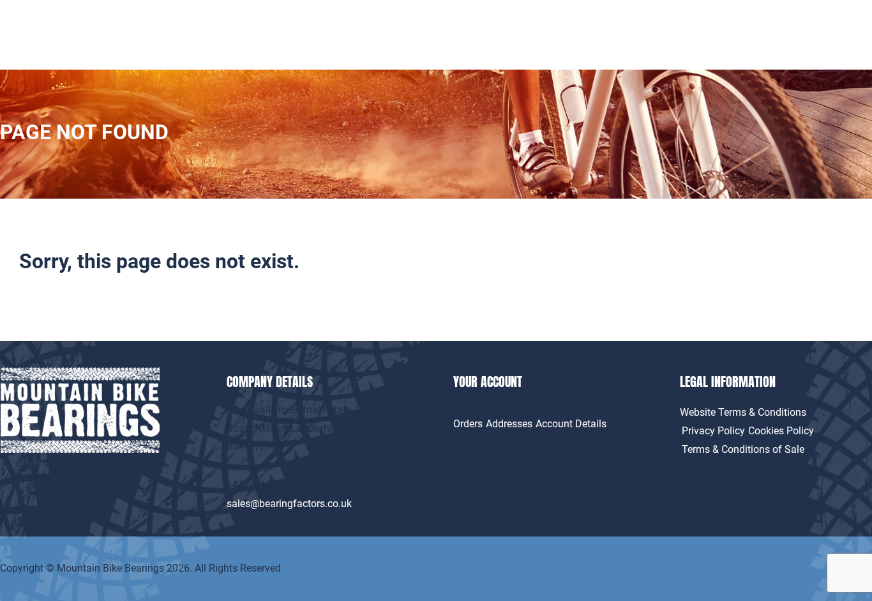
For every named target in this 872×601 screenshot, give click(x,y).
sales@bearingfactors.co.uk (289, 504)
